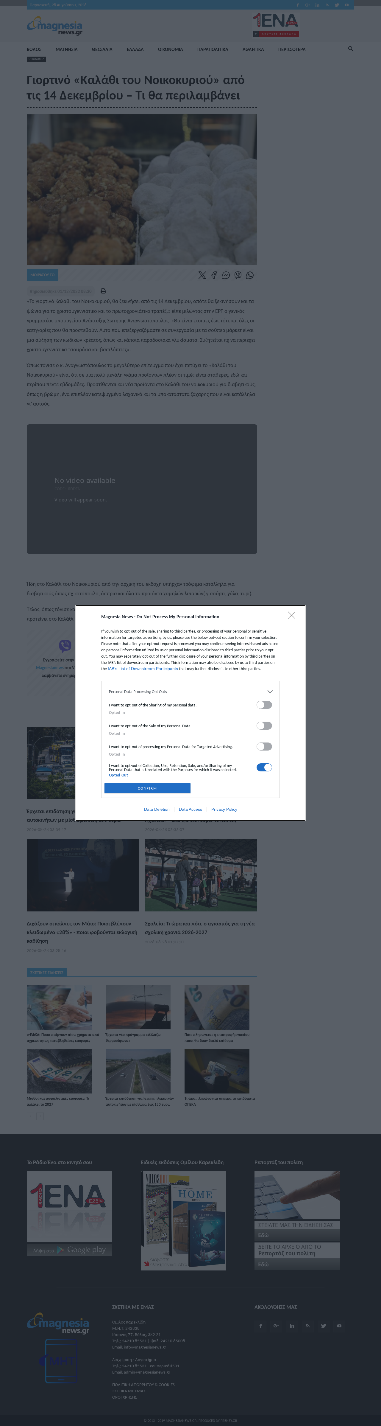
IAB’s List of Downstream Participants (143, 668)
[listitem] (190, 692)
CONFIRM (147, 788)
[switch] (264, 705)
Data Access (190, 809)
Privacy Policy (224, 809)
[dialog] (190, 713)
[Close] (293, 617)
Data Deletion (157, 809)
